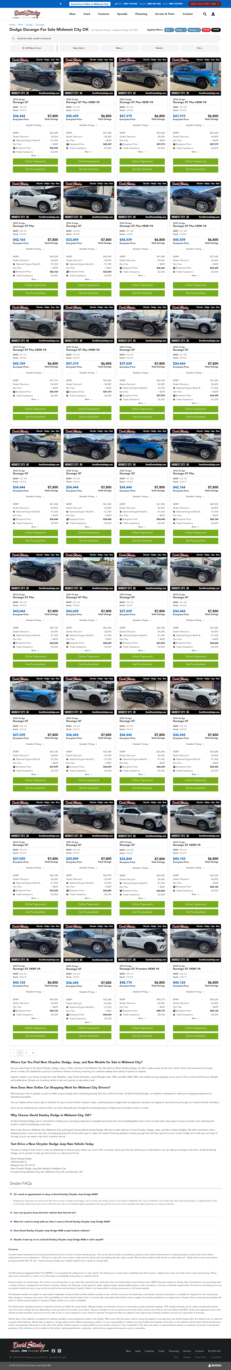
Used (86, 14)
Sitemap (186, 1357)
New (72, 14)
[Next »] (33, 1053)
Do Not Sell (214, 1351)
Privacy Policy (200, 1357)
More (33, 156)
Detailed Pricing (33, 125)
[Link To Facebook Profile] (54, 1350)
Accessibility (216, 1357)
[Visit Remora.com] (215, 1366)
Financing (141, 14)
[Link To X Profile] (59, 1350)
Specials (122, 14)
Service (187, 1351)
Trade (161, 1351)
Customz (103, 14)
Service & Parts (165, 14)
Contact (188, 14)
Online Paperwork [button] (35, 161)
